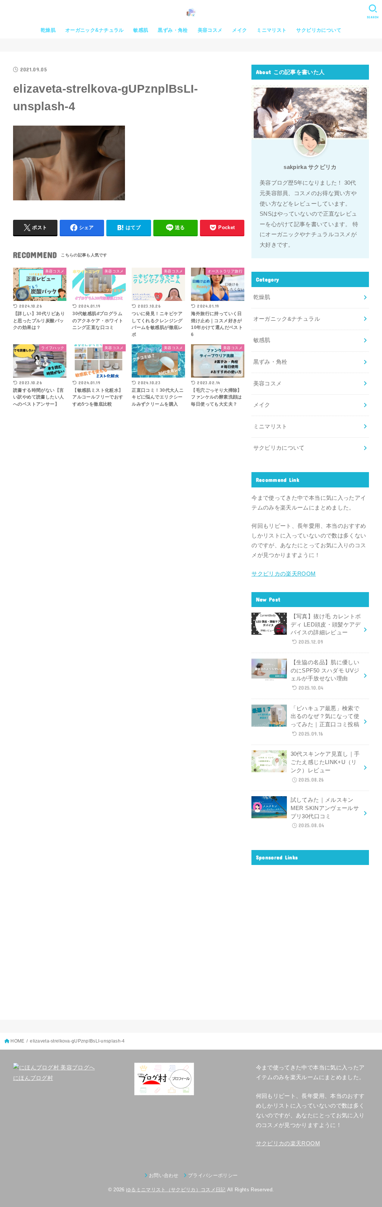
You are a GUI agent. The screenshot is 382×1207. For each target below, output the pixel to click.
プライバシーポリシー (213, 1175)
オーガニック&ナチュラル (94, 30)
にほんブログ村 (33, 1078)
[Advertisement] (310, 936)
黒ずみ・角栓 (173, 30)
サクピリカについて (318, 30)
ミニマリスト (271, 30)
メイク (239, 30)
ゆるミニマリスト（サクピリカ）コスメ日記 (176, 1189)
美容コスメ (210, 30)
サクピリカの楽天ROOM (283, 574)
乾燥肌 (48, 30)
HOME (17, 1041)
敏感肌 (140, 30)
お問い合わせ (164, 1175)
